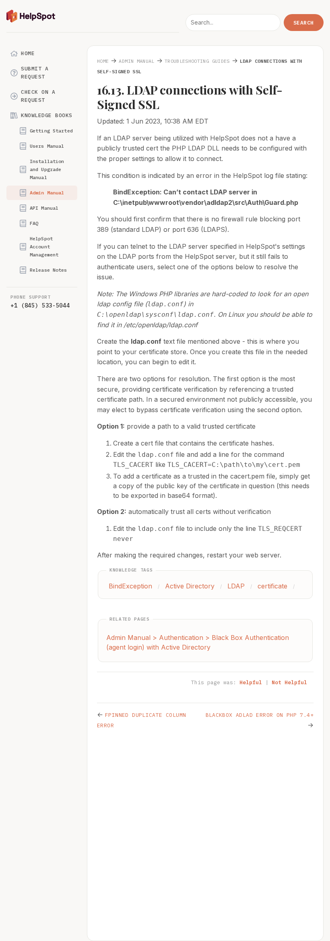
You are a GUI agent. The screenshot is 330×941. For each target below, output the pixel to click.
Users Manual (47, 146)
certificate (272, 586)
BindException (130, 586)
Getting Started (51, 131)
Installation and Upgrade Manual (47, 169)
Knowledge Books (46, 115)
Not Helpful (289, 682)
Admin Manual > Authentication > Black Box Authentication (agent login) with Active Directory (197, 642)
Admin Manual (47, 193)
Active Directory (189, 586)
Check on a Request (38, 96)
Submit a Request (34, 72)
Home (28, 53)
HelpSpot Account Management (44, 246)
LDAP (236, 586)
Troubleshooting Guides (197, 61)
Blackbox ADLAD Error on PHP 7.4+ (260, 715)
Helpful (250, 682)
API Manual (44, 208)
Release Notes (48, 270)
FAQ (34, 223)
